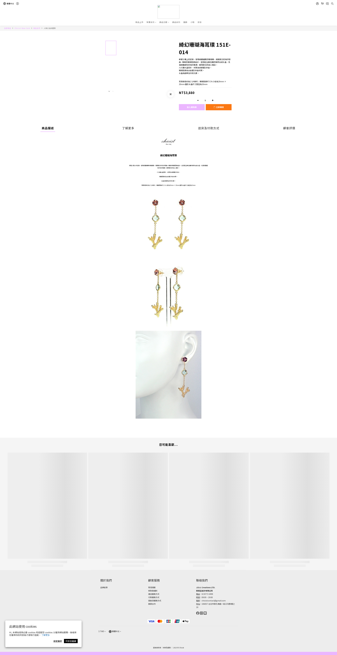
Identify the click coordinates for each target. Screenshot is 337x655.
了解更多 (45, 635)
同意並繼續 (71, 641)
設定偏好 (57, 641)
